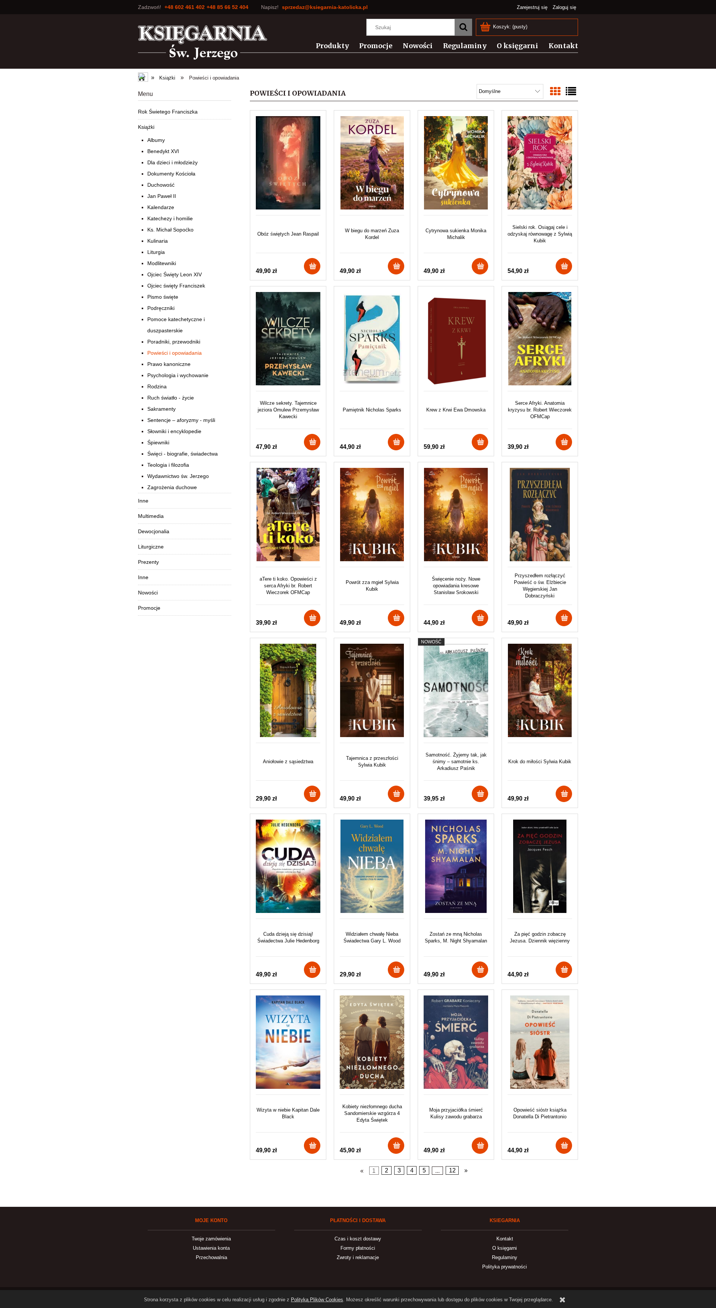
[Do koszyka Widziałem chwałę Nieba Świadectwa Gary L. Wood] (396, 969)
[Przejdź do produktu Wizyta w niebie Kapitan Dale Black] (288, 1044)
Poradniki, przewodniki (173, 342)
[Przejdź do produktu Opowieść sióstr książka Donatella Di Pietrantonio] (540, 1044)
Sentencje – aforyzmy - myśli (181, 420)
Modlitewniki (161, 263)
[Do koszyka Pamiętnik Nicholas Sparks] (396, 442)
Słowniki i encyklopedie (174, 431)
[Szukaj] (463, 27)
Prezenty (148, 562)
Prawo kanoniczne (169, 364)
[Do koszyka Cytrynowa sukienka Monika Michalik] (480, 266)
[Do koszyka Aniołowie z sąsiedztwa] (312, 794)
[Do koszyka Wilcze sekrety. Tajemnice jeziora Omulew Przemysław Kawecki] (312, 442)
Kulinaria (157, 241)
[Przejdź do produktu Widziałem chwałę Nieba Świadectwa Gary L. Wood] (372, 869)
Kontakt (504, 1239)
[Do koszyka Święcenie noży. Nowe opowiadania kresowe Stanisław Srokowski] (480, 618)
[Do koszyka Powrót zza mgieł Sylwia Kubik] (396, 618)
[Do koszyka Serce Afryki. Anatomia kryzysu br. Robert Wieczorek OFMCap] (564, 442)
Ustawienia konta (211, 1248)
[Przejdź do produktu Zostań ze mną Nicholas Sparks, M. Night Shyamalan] (456, 869)
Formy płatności (357, 1248)
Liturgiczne (151, 547)
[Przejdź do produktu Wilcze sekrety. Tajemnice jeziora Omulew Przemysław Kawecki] (288, 341)
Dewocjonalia (153, 531)
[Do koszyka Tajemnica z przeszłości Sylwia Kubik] (396, 794)
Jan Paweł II (161, 196)
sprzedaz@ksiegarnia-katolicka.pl (325, 7)
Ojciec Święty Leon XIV (174, 274)
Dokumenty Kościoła (171, 174)
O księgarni (504, 1248)
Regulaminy (504, 1257)
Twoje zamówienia (211, 1239)
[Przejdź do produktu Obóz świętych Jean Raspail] (288, 165)
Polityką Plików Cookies (317, 1299)
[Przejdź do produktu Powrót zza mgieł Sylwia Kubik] (372, 517)
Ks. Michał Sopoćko (170, 230)
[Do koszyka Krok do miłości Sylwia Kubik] (564, 794)
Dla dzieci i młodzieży (172, 162)
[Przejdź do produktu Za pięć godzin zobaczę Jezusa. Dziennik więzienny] (540, 869)
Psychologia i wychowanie (177, 375)
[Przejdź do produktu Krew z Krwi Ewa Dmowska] (456, 341)
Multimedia (151, 516)
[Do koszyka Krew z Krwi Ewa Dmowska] (480, 442)
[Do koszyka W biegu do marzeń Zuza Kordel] (396, 266)
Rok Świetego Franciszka (168, 112)
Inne (143, 501)
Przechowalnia (211, 1257)
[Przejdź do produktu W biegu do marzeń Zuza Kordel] (372, 165)
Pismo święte (162, 297)
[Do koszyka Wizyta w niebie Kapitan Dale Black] (312, 1145)
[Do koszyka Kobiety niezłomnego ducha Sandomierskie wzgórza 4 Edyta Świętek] (396, 1145)
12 (452, 1170)
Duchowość (161, 185)
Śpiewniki (158, 442)
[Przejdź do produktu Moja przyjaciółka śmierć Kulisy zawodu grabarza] (456, 1044)
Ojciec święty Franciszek (176, 286)
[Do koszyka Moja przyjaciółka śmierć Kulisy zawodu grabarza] (480, 1145)
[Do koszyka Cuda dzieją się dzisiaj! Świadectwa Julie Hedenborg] (312, 969)
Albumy (156, 140)
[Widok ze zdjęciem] (555, 91)
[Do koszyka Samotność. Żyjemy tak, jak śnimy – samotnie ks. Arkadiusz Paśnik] (480, 794)
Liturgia (156, 252)
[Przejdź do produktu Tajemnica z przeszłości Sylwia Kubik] (372, 693)
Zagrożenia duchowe (172, 487)
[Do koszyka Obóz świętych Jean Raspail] (312, 266)
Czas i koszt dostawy (358, 1239)
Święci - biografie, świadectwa (182, 454)
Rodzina (157, 386)
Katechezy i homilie (170, 218)
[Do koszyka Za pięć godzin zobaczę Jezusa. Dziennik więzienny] (564, 969)
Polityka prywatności (504, 1267)
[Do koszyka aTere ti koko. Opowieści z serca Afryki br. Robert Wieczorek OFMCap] (312, 618)
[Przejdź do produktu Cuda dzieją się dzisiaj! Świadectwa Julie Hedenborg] (288, 869)
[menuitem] (328, 46)
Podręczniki (161, 308)
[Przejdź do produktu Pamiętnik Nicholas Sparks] (372, 341)
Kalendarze (160, 207)
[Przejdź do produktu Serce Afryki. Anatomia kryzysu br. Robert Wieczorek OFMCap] (540, 341)
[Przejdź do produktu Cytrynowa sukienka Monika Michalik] (456, 165)
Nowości (148, 593)
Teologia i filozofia (168, 465)
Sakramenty (161, 409)
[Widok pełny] (571, 91)
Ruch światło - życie (170, 398)
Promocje (149, 608)
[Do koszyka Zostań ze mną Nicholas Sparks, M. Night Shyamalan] (480, 969)
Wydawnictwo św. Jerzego (178, 476)
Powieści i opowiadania (174, 353)
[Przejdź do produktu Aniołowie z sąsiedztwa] (288, 693)
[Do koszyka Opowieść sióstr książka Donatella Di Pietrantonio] (564, 1145)
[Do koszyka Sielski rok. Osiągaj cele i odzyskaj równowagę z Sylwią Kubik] (564, 266)
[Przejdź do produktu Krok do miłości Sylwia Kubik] (540, 693)
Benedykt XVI (163, 151)
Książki (146, 127)
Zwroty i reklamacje (358, 1257)
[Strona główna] (202, 42)
